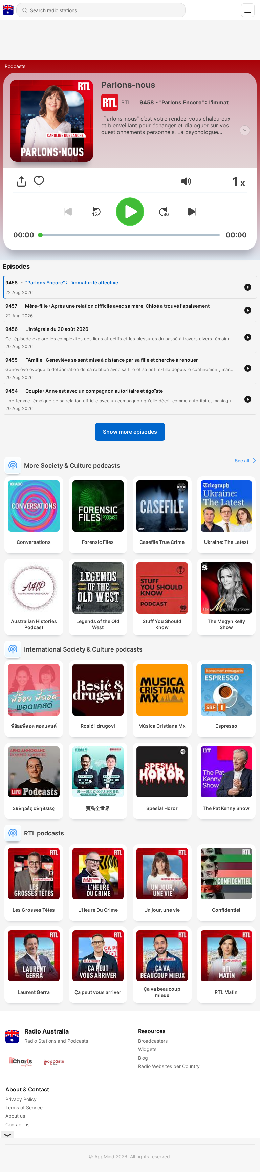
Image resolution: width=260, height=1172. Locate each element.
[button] (186, 181)
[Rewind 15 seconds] (96, 211)
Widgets (147, 1049)
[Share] (21, 181)
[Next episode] (190, 211)
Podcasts (15, 66)
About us (15, 1116)
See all (242, 460)
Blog (143, 1058)
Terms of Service (24, 1107)
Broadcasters (153, 1041)
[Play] (130, 211)
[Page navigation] (248, 10)
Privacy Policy (21, 1099)
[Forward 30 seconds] (163, 211)
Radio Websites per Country (169, 1066)
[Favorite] (38, 181)
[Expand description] (245, 130)
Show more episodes (130, 431)
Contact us (17, 1124)
